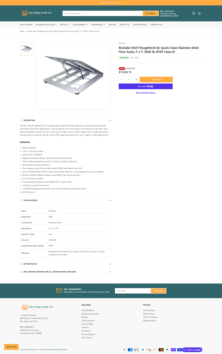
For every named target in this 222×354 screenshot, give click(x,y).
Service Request (140, 25)
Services (112, 25)
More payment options (145, 92)
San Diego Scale (32, 350)
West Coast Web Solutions (57, 350)
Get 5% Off (11, 347)
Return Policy (148, 314)
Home (22, 31)
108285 (38, 333)
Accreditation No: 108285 (169, 15)
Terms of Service (150, 317)
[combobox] (111, 13)
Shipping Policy (149, 321)
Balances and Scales (45, 25)
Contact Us (125, 25)
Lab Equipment (79, 25)
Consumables (97, 25)
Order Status (156, 25)
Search (152, 13)
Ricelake (122, 43)
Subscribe (158, 291)
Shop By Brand (26, 25)
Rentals (63, 25)
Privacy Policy (149, 310)
